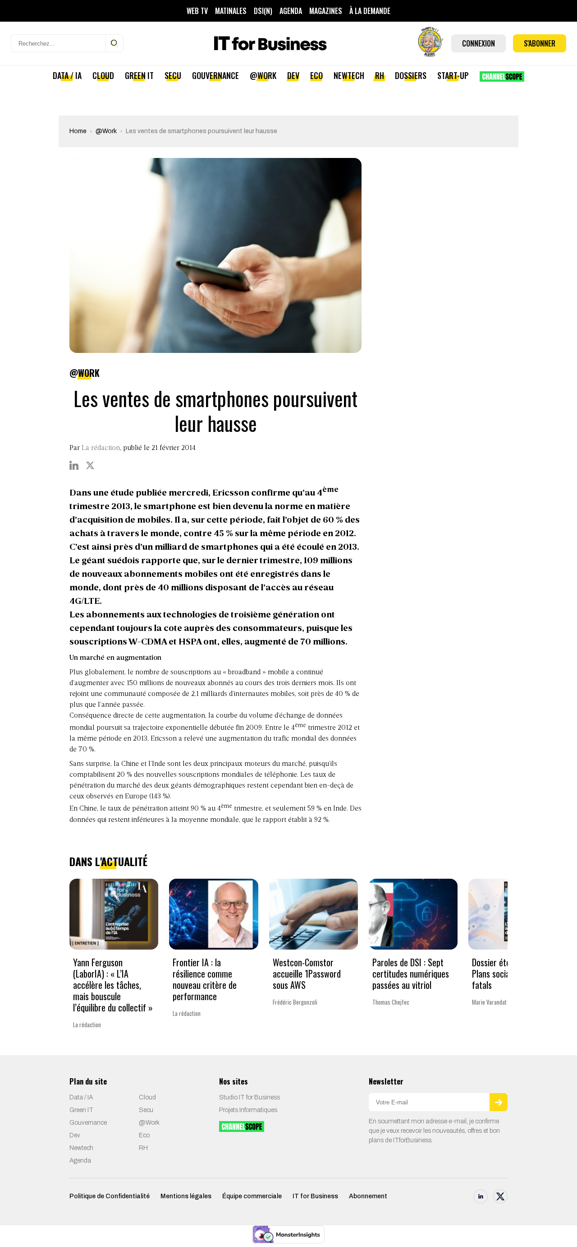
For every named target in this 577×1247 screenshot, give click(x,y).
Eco (316, 75)
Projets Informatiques (248, 1110)
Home (78, 131)
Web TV (197, 10)
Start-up (453, 75)
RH (379, 75)
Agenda (290, 10)
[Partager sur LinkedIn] (73, 465)
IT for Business (315, 1196)
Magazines (325, 10)
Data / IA (67, 75)
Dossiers (410, 75)
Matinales (231, 10)
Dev (293, 75)
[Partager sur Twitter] (90, 465)
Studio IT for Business (249, 1097)
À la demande (369, 10)
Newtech (349, 75)
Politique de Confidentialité (109, 1196)
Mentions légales (185, 1196)
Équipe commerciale (252, 1196)
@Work (263, 75)
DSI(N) (263, 10)
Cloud (103, 75)
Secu (173, 75)
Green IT (139, 75)
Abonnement (368, 1196)
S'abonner (539, 43)
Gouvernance (215, 75)
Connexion (478, 43)
